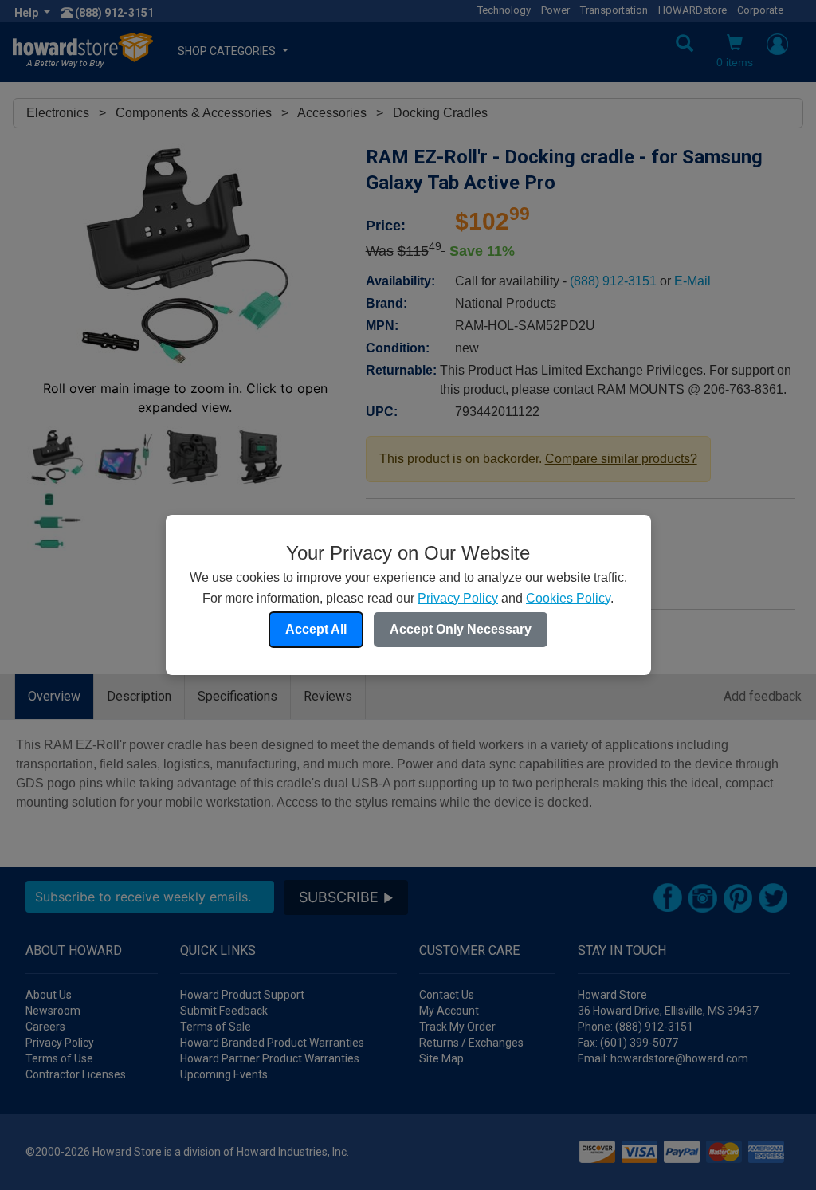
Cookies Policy (568, 598)
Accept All (316, 629)
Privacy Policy (458, 598)
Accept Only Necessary (461, 629)
